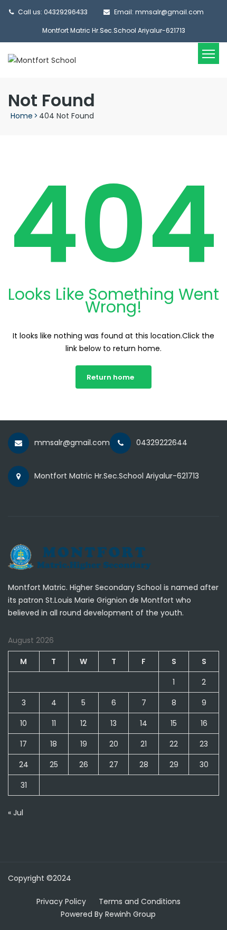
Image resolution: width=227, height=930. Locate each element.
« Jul (15, 812)
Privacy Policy (61, 901)
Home (22, 116)
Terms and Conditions (140, 901)
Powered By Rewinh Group (108, 914)
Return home (110, 377)
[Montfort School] (42, 59)
